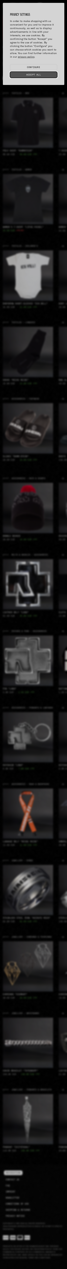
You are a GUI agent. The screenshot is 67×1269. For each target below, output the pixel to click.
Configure (33, 67)
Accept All (33, 74)
